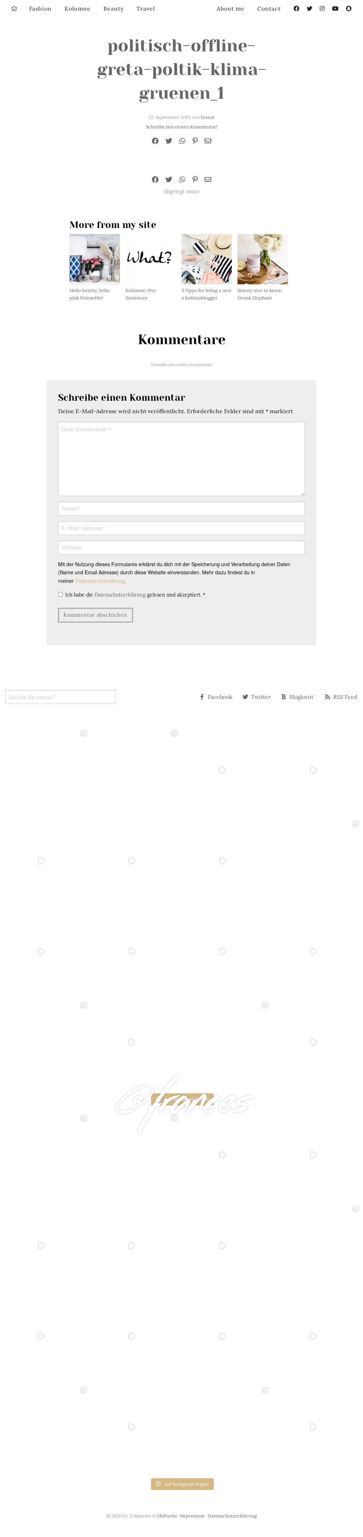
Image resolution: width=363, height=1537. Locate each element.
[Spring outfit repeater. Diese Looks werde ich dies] (227, 1042)
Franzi (207, 117)
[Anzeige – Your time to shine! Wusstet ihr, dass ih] (45, 951)
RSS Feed (345, 696)
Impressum (192, 1516)
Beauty (114, 8)
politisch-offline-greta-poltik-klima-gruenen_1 (181, 69)
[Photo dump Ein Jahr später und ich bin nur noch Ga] (45, 770)
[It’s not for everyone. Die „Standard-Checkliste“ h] (227, 770)
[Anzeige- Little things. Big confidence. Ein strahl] (136, 1042)
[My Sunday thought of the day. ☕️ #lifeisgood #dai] (136, 860)
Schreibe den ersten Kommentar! (181, 127)
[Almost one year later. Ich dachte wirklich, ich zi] (317, 951)
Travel (145, 8)
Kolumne (78, 8)
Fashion (40, 8)
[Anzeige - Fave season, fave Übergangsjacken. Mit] (227, 860)
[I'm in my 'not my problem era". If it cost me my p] (227, 951)
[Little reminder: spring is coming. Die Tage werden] (317, 770)
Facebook (220, 696)
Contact (269, 8)
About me (231, 8)
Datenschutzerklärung (99, 580)
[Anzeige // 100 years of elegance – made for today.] (136, 951)
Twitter (261, 696)
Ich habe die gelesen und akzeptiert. (135, 595)
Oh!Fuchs (167, 1516)
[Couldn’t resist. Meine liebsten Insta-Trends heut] (317, 860)
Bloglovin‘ (302, 696)
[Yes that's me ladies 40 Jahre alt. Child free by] (317, 1042)
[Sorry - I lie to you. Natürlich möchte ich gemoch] (136, 770)
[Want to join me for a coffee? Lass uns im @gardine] (45, 1042)
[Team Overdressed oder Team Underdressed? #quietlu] (45, 860)
